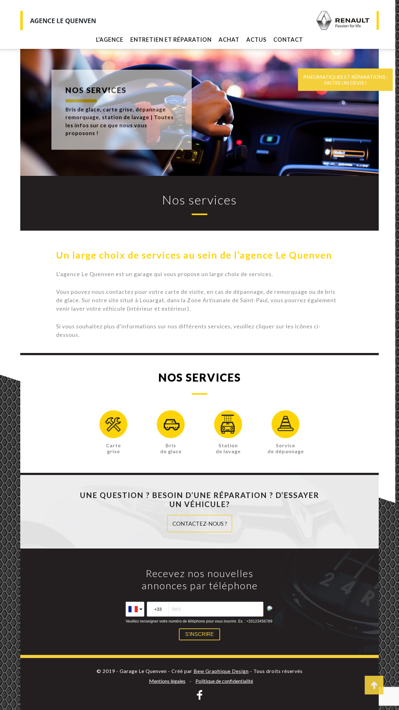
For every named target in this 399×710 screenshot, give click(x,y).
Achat (229, 39)
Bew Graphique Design (221, 671)
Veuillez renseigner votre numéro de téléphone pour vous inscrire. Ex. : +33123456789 (199, 621)
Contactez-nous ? (199, 523)
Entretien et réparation (171, 39)
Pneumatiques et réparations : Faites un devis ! (345, 80)
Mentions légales (167, 681)
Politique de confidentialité (224, 681)
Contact (288, 39)
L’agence (109, 39)
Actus (256, 39)
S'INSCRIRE (199, 634)
